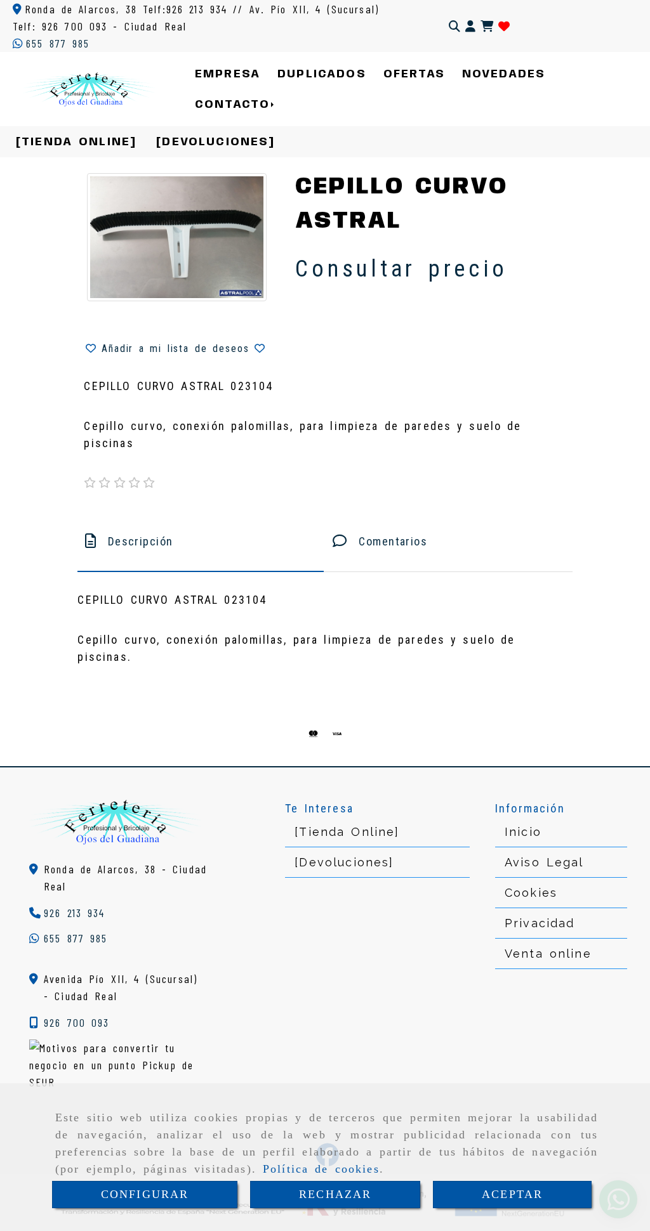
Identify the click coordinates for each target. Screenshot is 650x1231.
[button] (470, 26)
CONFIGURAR (145, 1194)
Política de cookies (321, 1169)
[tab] (200, 541)
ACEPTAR (512, 1194)
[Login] (504, 26)
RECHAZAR (335, 1194)
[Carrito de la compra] (487, 26)
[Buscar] (454, 26)
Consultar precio (401, 269)
